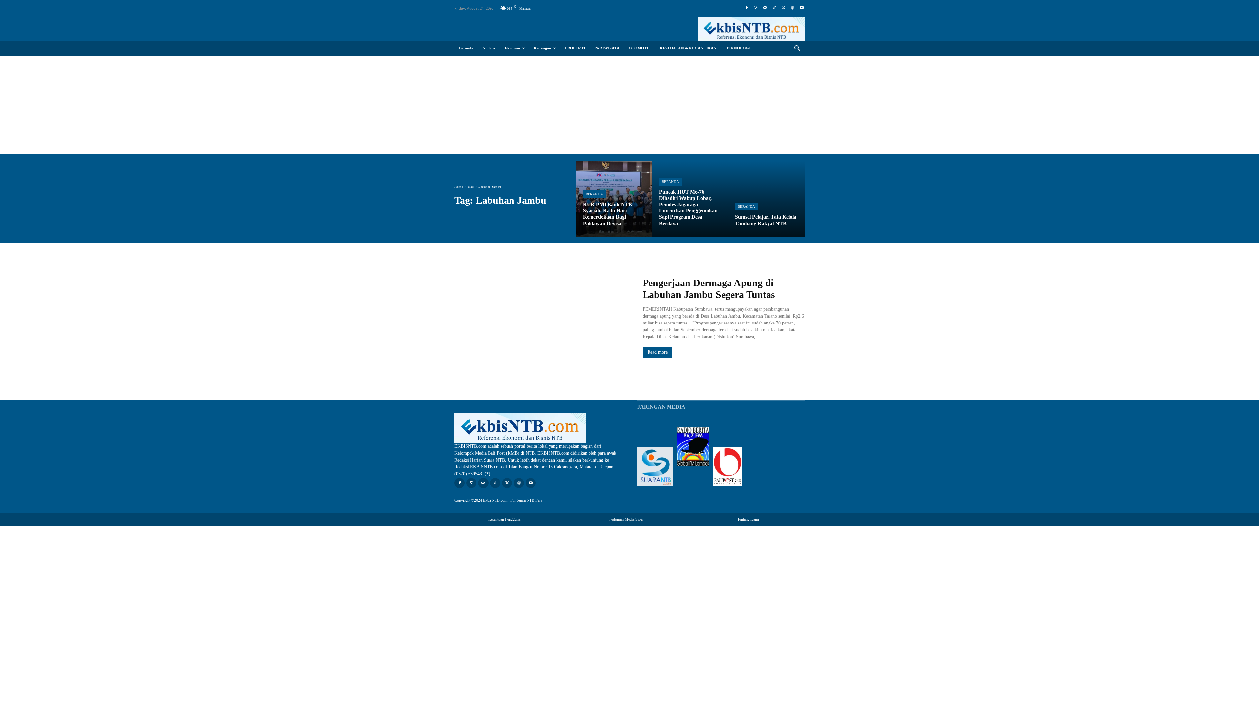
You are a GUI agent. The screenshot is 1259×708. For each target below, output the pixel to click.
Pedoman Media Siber (626, 519)
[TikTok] (774, 8)
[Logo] (751, 29)
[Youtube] (802, 8)
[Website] (792, 8)
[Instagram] (756, 8)
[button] (797, 48)
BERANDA (594, 194)
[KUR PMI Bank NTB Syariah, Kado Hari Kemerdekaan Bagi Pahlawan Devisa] (614, 199)
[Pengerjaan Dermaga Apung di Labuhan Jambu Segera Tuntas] (542, 317)
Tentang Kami (748, 519)
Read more (658, 352)
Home (458, 186)
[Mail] (765, 8)
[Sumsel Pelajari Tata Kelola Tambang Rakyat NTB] (767, 199)
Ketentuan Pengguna (504, 519)
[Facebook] (746, 8)
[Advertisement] (629, 105)
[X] (783, 8)
